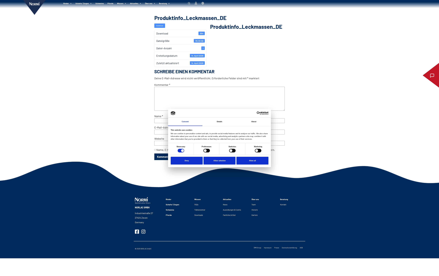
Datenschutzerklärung (289, 248)
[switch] (206, 150)
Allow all (252, 161)
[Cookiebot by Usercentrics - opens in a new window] (258, 113)
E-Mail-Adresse (164, 127)
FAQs (196, 204)
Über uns (148, 3)
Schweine (99, 3)
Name (158, 116)
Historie (255, 210)
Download (159, 26)
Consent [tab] (185, 122)
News (225, 204)
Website (159, 138)
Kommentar (162, 84)
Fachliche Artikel (229, 215)
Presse (276, 248)
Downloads (198, 215)
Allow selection (219, 161)
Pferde (110, 3)
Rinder (66, 3)
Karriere (255, 215)
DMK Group (257, 248)
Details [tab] (219, 122)
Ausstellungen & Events (232, 210)
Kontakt (283, 204)
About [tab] (253, 122)
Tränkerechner (199, 210)
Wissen (120, 3)
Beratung (163, 3)
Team (254, 204)
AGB (301, 248)
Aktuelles (134, 3)
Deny (187, 161)
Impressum (268, 248)
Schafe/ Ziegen (82, 3)
